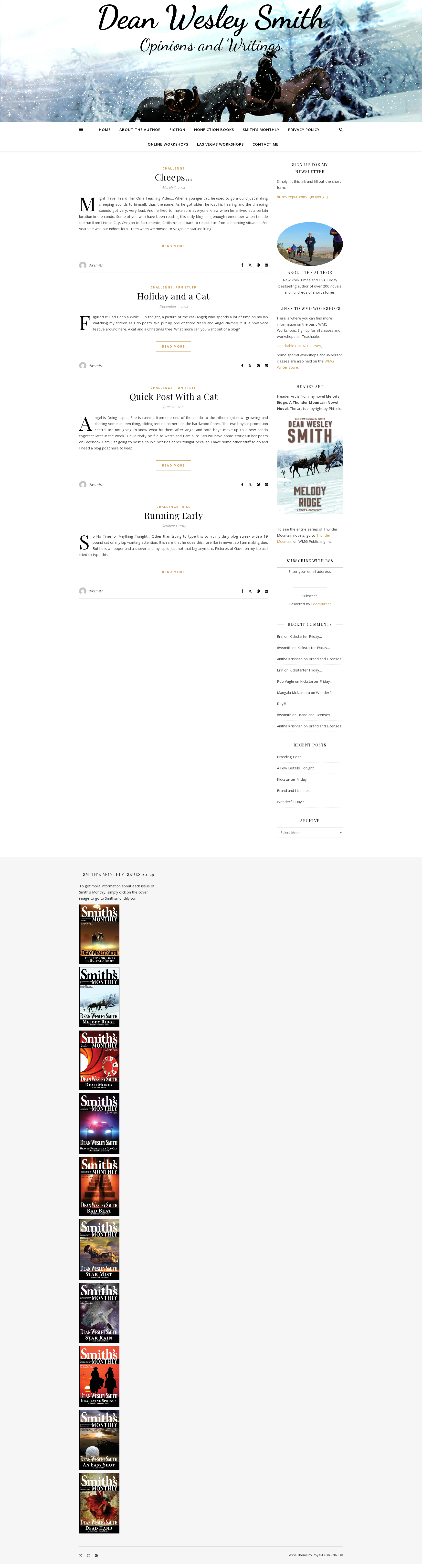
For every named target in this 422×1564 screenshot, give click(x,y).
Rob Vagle (285, 681)
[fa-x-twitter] (81, 1555)
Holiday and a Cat (173, 296)
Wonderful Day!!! (290, 801)
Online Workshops (168, 144)
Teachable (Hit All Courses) (299, 345)
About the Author (140, 129)
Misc (186, 507)
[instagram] (89, 1555)
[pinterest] (96, 1555)
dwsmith (96, 265)
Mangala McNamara (293, 692)
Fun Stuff (186, 287)
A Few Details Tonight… (296, 768)
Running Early (173, 515)
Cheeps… (173, 177)
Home (105, 129)
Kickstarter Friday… (305, 636)
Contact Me (265, 144)
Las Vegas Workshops (220, 144)
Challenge (174, 168)
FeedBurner (321, 603)
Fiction (177, 129)
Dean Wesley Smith (211, 17)
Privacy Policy (303, 129)
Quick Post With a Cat (173, 396)
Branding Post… (290, 756)
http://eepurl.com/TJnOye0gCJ (302, 196)
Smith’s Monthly (261, 129)
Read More (173, 246)
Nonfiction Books (214, 129)
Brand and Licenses (325, 658)
